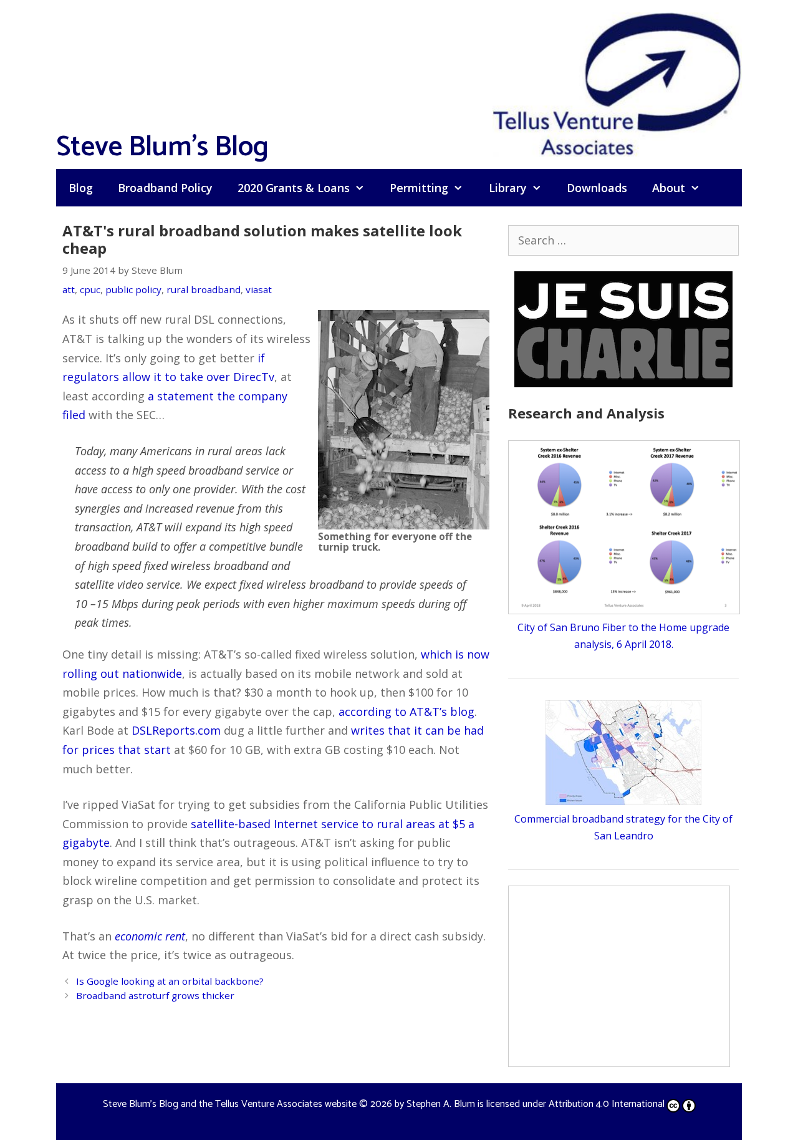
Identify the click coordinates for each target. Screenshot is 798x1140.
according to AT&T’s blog (406, 711)
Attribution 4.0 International (607, 1104)
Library (508, 187)
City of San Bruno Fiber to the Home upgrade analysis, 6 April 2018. (623, 636)
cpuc (90, 289)
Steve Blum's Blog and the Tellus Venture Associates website (230, 1104)
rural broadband (203, 289)
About (668, 187)
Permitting (419, 187)
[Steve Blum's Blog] (617, 82)
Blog (81, 187)
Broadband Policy (165, 187)
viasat (259, 289)
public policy (133, 289)
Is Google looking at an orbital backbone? (170, 981)
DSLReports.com (176, 730)
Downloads (597, 187)
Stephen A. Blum (440, 1104)
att (68, 289)
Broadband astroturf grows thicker (155, 995)
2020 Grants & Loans (294, 187)
